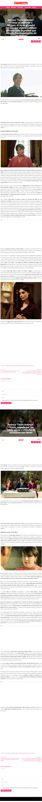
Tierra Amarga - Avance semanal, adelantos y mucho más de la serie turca (20, 365)
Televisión (21, 39)
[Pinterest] (37, 41)
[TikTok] (36, 799)
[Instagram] (35, 799)
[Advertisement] (21, 55)
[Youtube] (40, 799)
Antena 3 (3, 365)
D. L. (3, 39)
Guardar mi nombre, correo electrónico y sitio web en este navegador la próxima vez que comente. (20, 400)
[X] (34, 41)
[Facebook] (32, 41)
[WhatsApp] (39, 41)
